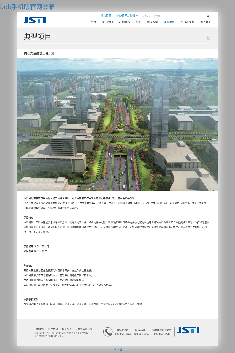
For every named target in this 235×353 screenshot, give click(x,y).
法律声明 (53, 329)
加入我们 (205, 22)
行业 (138, 22)
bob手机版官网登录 (27, 7)
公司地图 (39, 329)
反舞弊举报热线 (83, 329)
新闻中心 (124, 22)
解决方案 (152, 22)
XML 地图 (117, 349)
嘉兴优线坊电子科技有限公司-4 (49, 336)
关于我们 (107, 22)
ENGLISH (146, 16)
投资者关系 (187, 22)
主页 (93, 22)
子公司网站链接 (126, 15)
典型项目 (169, 22)
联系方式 (66, 329)
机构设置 (105, 15)
